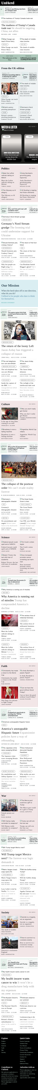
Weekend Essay (26, 261)
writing (5, 518)
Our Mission (23, 1045)
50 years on (25, 888)
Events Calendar (25, 1041)
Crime (4, 112)
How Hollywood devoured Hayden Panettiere (26, 760)
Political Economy (9, 21)
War (3, 795)
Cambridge (24, 366)
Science (5, 537)
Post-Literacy (25, 504)
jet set (23, 44)
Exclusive (6, 380)
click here (8, 1082)
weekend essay (8, 1016)
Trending (28, 55)
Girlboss (24, 620)
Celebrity (24, 755)
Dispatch (5, 628)
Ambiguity (24, 1003)
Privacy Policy (24, 1050)
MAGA (4, 725)
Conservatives (7, 261)
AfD (4, 504)
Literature (6, 753)
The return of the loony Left (17, 346)
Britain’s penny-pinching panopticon (8, 116)
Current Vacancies (25, 1054)
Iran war (5, 592)
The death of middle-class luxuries (27, 92)
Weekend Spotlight (9, 366)
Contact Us (23, 1057)
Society (5, 912)
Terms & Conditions (25, 1048)
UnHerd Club (23, 1043)
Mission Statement (8, 302)
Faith (4, 666)
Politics (5, 168)
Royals (5, 44)
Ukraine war (25, 112)
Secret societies (8, 771)
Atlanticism (25, 518)
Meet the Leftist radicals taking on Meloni (7, 633)
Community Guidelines (26, 1052)
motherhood (7, 248)
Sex (22, 248)
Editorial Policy (24, 1063)
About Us (22, 1061)
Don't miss (9, 55)
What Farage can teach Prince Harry (9, 100)
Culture (5, 404)
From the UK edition (12, 68)
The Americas (7, 850)
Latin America (7, 874)
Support (22, 1059)
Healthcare (6, 974)
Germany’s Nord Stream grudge (26, 116)
